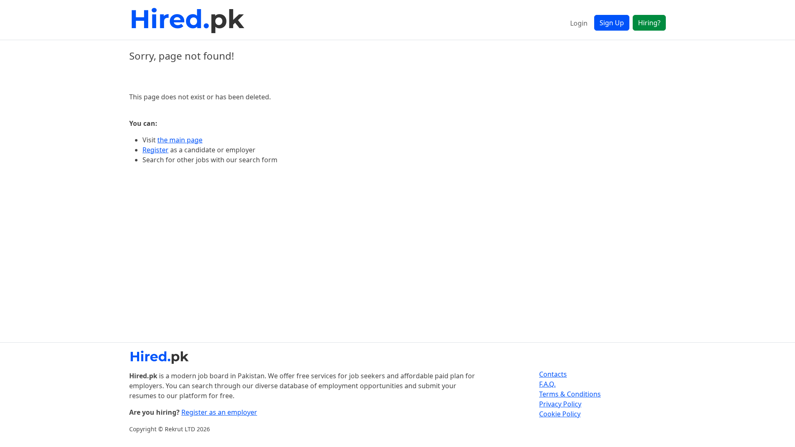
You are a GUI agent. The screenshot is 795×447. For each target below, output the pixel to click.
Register (155, 149)
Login (579, 23)
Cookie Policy (560, 413)
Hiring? (649, 22)
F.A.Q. (547, 384)
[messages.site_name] (189, 19)
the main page (179, 139)
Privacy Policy (560, 404)
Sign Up (612, 22)
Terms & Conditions (570, 394)
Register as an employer (219, 412)
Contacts (553, 374)
